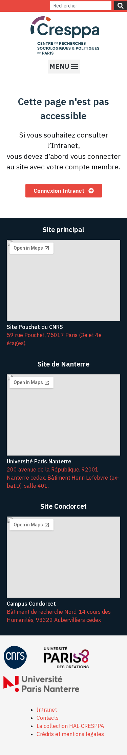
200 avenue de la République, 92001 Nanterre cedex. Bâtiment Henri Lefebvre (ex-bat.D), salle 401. (63, 477)
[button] (64, 67)
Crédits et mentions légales (70, 734)
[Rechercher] (120, 5)
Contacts (48, 717)
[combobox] (80, 5)
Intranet (47, 709)
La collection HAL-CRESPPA (70, 725)
